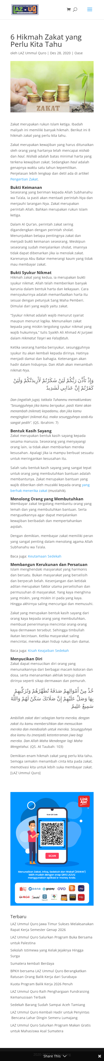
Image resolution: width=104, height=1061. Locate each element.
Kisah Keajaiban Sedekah (48, 650)
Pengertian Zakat (24, 179)
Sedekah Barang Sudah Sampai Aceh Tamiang (47, 1004)
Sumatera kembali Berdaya (32, 963)
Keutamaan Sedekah (44, 556)
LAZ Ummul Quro (32, 53)
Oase (78, 53)
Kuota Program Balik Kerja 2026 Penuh (41, 984)
